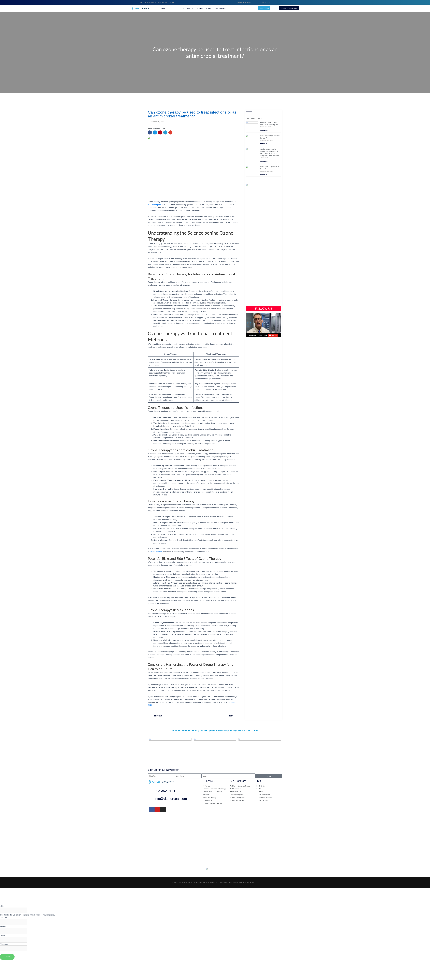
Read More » (264, 130)
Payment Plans (220, 8)
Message (4, 944)
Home (163, 8)
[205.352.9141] (152, 791)
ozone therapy (156, 552)
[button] (150, 132)
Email (2, 935)
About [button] (208, 8)
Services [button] (172, 8)
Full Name (4, 918)
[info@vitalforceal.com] (152, 799)
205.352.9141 (165, 791)
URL (2, 906)
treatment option (154, 205)
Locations (199, 8)
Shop (182, 8)
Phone (3, 926)
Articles (190, 8)
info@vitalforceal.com (171, 799)
